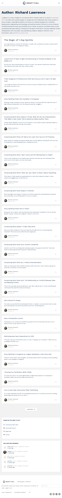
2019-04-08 (11, 237)
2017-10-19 (10, 382)
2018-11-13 (10, 329)
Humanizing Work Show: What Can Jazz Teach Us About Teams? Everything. (30, 173)
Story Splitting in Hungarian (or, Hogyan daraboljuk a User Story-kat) (27, 354)
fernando (9, 465)
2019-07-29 (11, 129)
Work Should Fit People (12, 300)
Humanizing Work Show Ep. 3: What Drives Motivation (22, 262)
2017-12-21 (10, 347)
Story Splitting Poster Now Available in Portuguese (21, 99)
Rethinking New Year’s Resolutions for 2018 (19, 336)
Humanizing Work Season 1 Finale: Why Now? (19, 226)
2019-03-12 (11, 273)
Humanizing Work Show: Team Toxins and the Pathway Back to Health (28, 155)
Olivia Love (10, 446)
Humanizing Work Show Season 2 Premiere (19, 191)
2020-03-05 (11, 91)
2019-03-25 (11, 255)
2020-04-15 (11, 51)
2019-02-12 (11, 311)
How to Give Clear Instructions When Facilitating (21, 390)
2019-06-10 (11, 183)
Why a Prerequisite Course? (13, 318)
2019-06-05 (11, 201)
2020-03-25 (11, 71)
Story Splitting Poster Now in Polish (16, 208)
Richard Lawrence (13, 49)
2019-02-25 (11, 293)
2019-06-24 (11, 165)
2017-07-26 (11, 400)
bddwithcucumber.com (20, 33)
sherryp (9, 461)
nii (8, 456)
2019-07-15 (11, 147)
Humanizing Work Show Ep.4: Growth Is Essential (21, 244)
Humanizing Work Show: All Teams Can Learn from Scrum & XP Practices (29, 137)
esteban (9, 451)
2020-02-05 (11, 109)
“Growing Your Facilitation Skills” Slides (17, 372)
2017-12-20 (10, 364)
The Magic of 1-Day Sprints (18, 40)
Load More (30, 409)
